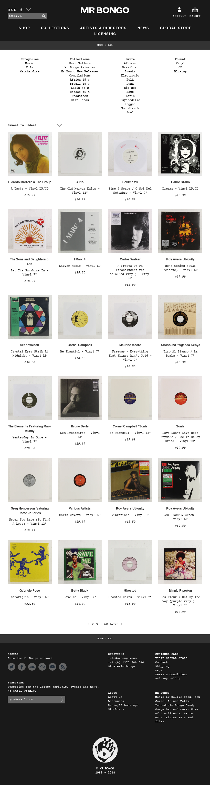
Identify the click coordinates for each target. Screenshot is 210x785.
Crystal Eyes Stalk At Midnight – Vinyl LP (29, 354)
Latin (130, 96)
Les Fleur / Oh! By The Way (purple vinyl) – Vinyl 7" (180, 601)
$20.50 (29, 448)
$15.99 (29, 195)
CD (180, 67)
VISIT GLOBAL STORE (171, 658)
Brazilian (130, 67)
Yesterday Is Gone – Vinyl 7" (30, 440)
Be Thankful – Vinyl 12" (130, 433)
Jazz (130, 92)
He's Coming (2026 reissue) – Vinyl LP (180, 268)
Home (100, 45)
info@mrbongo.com (122, 658)
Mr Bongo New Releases (80, 72)
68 (106, 624)
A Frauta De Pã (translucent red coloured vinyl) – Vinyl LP (130, 272)
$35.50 (80, 273)
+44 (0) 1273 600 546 (126, 662)
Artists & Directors (103, 27)
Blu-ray (180, 72)
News (143, 27)
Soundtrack (130, 108)
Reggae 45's (80, 92)
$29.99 (80, 444)
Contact (161, 662)
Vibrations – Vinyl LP (130, 515)
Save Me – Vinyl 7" (80, 597)
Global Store (176, 27)
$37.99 (180, 277)
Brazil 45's (80, 84)
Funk (130, 84)
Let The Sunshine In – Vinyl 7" (29, 273)
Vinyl (180, 63)
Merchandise (29, 72)
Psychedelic (130, 100)
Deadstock (80, 96)
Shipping (162, 666)
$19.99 (130, 440)
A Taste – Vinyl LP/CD (29, 189)
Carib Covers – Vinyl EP (79, 515)
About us (115, 697)
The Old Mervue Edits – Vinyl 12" (80, 191)
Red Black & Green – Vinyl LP (180, 517)
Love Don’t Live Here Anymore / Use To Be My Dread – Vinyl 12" (180, 437)
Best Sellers (80, 63)
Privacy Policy (167, 679)
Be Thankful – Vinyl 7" (80, 352)
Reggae (130, 104)
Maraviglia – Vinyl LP (29, 597)
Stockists (116, 709)
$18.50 (80, 358)
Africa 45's (80, 80)
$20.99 (130, 199)
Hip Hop (130, 88)
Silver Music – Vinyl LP (79, 266)
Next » (116, 624)
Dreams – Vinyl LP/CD (180, 189)
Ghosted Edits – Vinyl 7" (130, 597)
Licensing (105, 33)
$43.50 (130, 522)
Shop (24, 27)
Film (29, 67)
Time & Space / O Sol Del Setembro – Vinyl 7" (130, 191)
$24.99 (80, 199)
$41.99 (130, 285)
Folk (130, 80)
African (130, 63)
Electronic (130, 76)
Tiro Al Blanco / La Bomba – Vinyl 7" (180, 354)
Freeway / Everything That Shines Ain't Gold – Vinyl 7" (130, 356)
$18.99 (29, 281)
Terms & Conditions (171, 675)
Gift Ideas (80, 100)
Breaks (130, 72)
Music (29, 63)
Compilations (80, 76)
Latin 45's (80, 88)
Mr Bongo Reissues (80, 67)
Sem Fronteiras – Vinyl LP (80, 435)
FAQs (158, 670)
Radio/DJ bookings (123, 705)
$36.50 (29, 362)
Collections (55, 27)
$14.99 (80, 604)
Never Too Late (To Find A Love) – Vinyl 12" (29, 522)
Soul (130, 112)
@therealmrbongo (121, 666)
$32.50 (29, 604)
